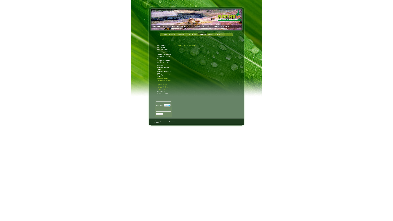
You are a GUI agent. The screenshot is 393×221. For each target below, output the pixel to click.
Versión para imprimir (161, 121)
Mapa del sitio (171, 121)
